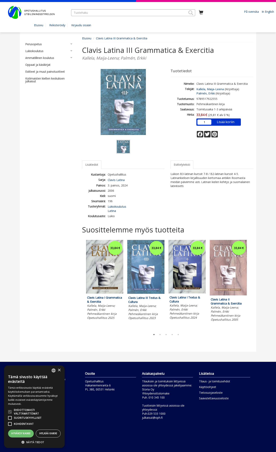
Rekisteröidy (57, 25)
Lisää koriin (225, 122)
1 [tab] (154, 335)
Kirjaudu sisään (81, 25)
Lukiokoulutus (117, 206)
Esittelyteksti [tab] (182, 164)
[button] (190, 12)
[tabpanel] (104, 280)
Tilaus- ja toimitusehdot (214, 381)
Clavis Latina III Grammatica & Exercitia (121, 38)
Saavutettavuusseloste (214, 398)
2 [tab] (160, 335)
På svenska (251, 12)
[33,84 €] (104, 292)
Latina (112, 211)
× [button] (59, 370)
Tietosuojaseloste (211, 392)
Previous (81, 285)
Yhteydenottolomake (156, 393)
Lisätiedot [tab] (91, 164)
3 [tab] (166, 335)
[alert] (34, 406)
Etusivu (38, 25)
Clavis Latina (116, 180)
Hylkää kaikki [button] (48, 433)
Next (251, 285)
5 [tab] (178, 335)
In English (268, 12)
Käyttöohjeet (207, 387)
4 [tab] (172, 335)
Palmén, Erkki (205, 93)
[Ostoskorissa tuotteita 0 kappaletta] (201, 12)
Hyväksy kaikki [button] (21, 433)
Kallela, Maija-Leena (210, 89)
